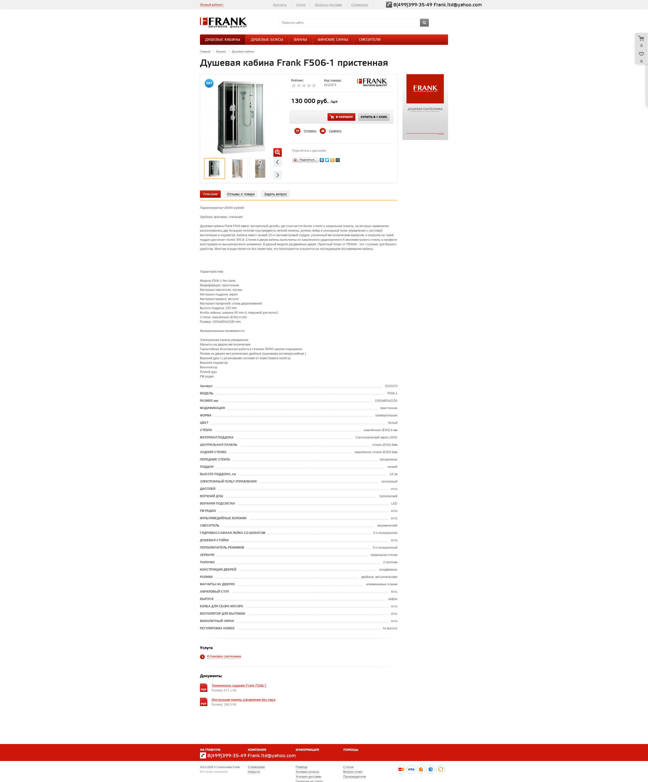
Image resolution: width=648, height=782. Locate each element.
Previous (277, 162)
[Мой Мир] (337, 160)
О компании (359, 5)
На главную (210, 750)
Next (277, 175)
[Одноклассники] (332, 160)
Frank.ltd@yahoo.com (458, 5)
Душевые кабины (222, 40)
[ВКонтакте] (322, 160)
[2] (298, 85)
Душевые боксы (267, 40)
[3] (303, 85)
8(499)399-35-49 (412, 5)
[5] (313, 85)
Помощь (350, 750)
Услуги (301, 5)
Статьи (348, 767)
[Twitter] (327, 160)
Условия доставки (308, 776)
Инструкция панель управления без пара (243, 700)
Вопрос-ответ (353, 772)
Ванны (300, 40)
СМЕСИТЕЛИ (370, 40)
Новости (254, 772)
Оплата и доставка (328, 5)
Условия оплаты (307, 772)
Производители (354, 776)
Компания (257, 750)
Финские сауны (333, 40)
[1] (293, 85)
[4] (308, 85)
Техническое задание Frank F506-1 (239, 686)
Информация (307, 750)
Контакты (280, 5)
